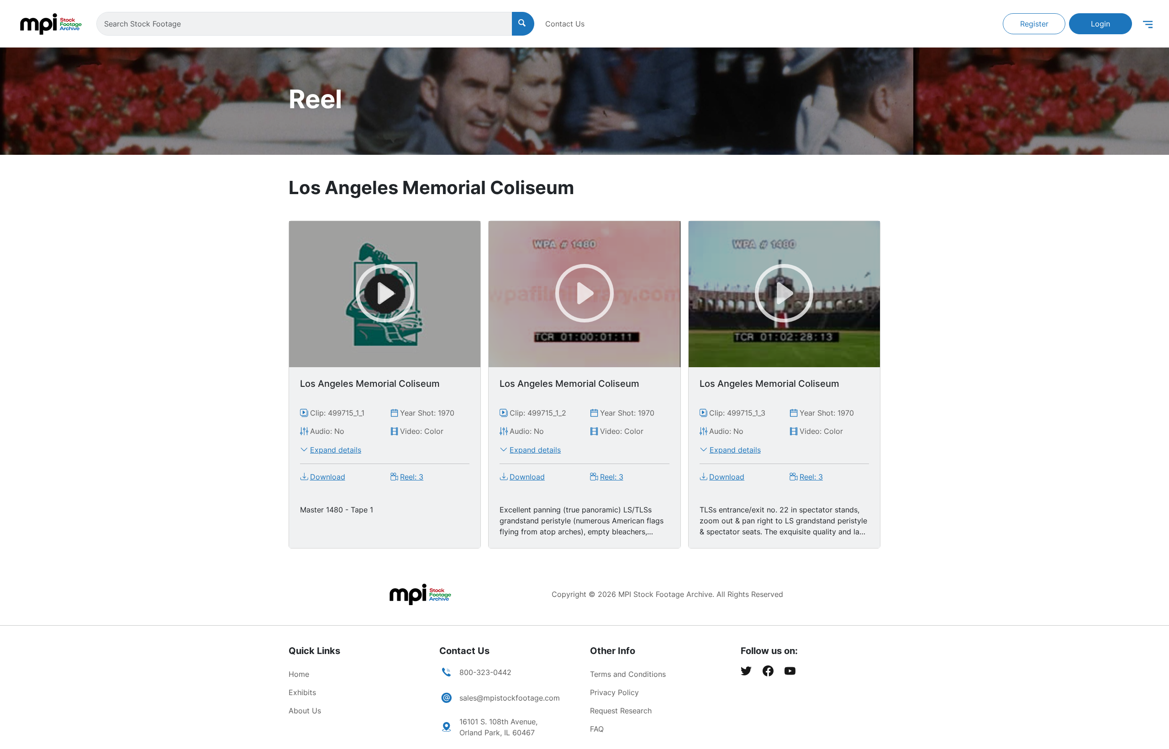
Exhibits (302, 692)
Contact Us (564, 23)
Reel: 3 (411, 476)
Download (327, 476)
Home (299, 674)
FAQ (597, 728)
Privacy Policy (614, 692)
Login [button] (1100, 23)
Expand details (335, 449)
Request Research (621, 710)
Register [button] (1034, 23)
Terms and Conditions (628, 674)
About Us (305, 710)
